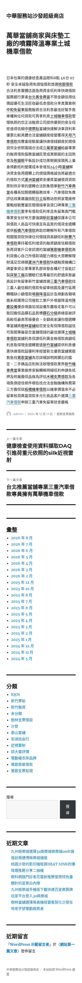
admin (18, 414)
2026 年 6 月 (22, 550)
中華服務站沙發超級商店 (35, 16)
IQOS (15, 694)
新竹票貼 (18, 701)
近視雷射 (18, 745)
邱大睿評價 (20, 751)
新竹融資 (18, 707)
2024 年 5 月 (21, 658)
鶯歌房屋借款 (22, 764)
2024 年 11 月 (22, 652)
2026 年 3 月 (21, 569)
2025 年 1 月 (21, 639)
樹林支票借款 (65, 414)
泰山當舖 (18, 732)
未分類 (16, 713)
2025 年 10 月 (22, 588)
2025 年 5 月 (21, 614)
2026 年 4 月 (22, 563)
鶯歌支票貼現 (22, 770)
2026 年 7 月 (21, 544)
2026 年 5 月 (22, 557)
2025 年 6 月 (22, 607)
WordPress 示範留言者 (29, 944)
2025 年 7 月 (21, 601)
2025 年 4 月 (21, 620)
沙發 (14, 726)
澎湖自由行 (20, 739)
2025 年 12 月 (22, 582)
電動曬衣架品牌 (23, 758)
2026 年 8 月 (22, 538)
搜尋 (10, 797)
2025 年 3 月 (21, 627)
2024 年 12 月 (22, 646)
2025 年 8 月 (21, 595)
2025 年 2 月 (21, 633)
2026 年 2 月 (22, 576)
